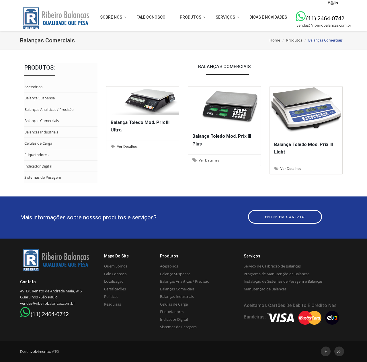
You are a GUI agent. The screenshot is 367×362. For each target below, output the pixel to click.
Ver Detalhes (141, 99)
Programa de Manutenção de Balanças (276, 273)
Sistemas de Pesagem (42, 177)
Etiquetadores (36, 154)
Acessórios (33, 86)
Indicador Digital (38, 166)
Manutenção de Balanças (265, 289)
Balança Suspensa (39, 98)
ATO (55, 351)
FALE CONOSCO (150, 17)
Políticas (111, 296)
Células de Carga (38, 143)
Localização (114, 281)
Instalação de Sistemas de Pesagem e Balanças (283, 281)
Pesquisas (112, 304)
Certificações (115, 289)
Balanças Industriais (41, 132)
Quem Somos (115, 266)
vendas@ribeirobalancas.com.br (323, 25)
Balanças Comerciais (41, 120)
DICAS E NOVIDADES (268, 17)
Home (275, 40)
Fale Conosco (115, 273)
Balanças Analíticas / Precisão (49, 109)
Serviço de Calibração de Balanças (272, 266)
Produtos (294, 40)
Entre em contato (285, 217)
